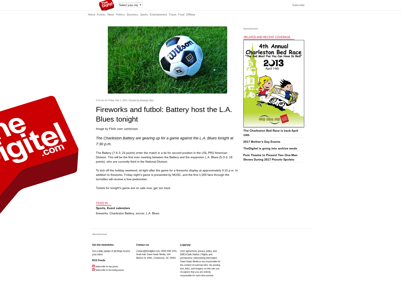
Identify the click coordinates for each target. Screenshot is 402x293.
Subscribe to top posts (106, 266)
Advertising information (205, 258)
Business (132, 14)
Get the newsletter (103, 244)
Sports (144, 14)
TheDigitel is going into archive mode (270, 148)
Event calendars (118, 208)
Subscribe (298, 5)
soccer (140, 213)
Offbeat (190, 14)
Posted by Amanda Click (141, 100)
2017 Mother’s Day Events (261, 141)
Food (181, 14)
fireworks (102, 213)
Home (91, 14)
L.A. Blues (208, 138)
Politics (120, 14)
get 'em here (161, 188)
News (110, 14)
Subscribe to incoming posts (109, 270)
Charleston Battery (119, 138)
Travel (172, 14)
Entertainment (158, 14)
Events (101, 14)
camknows (131, 128)
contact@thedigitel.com (148, 251)
